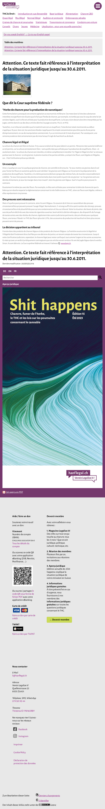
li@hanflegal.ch (19, 675)
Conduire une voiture (87, 22)
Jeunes (24, 26)
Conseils (6, 26)
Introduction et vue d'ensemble (32, 14)
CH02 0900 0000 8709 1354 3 (23, 541)
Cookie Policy (20, 752)
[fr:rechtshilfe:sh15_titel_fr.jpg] (52, 488)
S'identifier (44, 801)
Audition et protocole (53, 18)
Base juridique (56, 14)
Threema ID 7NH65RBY (23, 711)
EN (9, 271)
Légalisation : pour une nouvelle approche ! (62, 26)
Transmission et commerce (62, 22)
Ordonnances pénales (75, 18)
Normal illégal (33, 18)
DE (4, 271)
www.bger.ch (66, 243)
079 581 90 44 (18, 701)
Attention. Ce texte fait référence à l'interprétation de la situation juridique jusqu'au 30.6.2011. (48, 47)
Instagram (23, 736)
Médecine (34, 26)
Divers (16, 26)
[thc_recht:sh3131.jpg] (17, 95)
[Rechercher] (100, 278)
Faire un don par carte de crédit (23, 617)
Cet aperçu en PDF (14, 492)
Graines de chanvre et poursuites (17, 22)
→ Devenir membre (59, 620)
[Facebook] (15, 730)
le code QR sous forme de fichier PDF (23, 594)
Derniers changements (49, 795)
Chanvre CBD (87, 14)
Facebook (22, 729)
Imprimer (18, 744)
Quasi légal (7, 18)
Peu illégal (20, 18)
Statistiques (41, 22)
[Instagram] (15, 737)
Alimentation (72, 14)
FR (15, 271)
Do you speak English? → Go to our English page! (27, 34)
